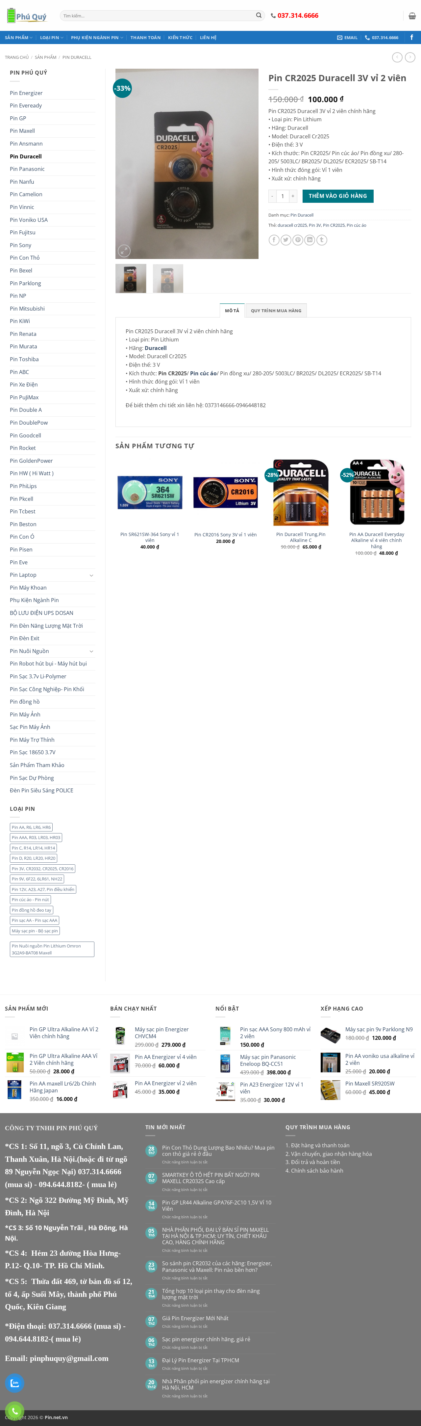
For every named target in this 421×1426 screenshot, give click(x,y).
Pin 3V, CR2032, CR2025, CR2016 (42, 869)
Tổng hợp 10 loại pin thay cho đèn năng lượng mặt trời (211, 1294)
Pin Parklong (25, 283)
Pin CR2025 (334, 225)
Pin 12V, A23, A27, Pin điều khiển (43, 889)
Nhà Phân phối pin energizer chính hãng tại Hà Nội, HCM (216, 1384)
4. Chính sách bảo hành (314, 1170)
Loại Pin (49, 37)
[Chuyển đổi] (91, 575)
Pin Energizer (26, 93)
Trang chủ (17, 57)
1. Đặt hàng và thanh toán (317, 1145)
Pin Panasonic (27, 169)
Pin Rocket (23, 448)
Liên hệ (208, 37)
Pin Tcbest (23, 511)
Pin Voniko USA (29, 219)
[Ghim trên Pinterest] (297, 240)
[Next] (247, 164)
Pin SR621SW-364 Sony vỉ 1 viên (149, 537)
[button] (412, 16)
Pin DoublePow (29, 422)
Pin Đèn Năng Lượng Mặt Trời (46, 625)
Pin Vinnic (22, 207)
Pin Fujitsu (23, 232)
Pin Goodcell (25, 435)
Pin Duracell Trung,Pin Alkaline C (301, 537)
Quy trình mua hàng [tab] (276, 311)
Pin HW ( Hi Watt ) (32, 473)
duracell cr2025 (292, 225)
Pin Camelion (26, 194)
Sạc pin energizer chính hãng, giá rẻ (206, 1339)
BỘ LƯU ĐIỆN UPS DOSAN (41, 613)
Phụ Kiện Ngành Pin (95, 37)
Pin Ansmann (26, 143)
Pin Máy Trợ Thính (32, 739)
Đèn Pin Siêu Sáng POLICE (41, 790)
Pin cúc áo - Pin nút (30, 899)
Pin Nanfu (22, 181)
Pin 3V (315, 225)
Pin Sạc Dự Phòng (32, 778)
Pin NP (18, 295)
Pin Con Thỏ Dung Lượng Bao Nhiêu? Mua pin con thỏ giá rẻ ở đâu (218, 1151)
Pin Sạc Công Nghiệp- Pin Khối (47, 689)
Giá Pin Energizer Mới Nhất (195, 1318)
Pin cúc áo (356, 225)
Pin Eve (19, 562)
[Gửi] (258, 15)
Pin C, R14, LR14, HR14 (33, 848)
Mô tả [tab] (232, 311)
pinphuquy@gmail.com (69, 1358)
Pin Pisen (21, 549)
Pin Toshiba (24, 359)
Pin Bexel (21, 270)
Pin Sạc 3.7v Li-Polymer (38, 676)
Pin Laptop (23, 574)
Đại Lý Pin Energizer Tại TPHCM (200, 1360)
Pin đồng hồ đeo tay (31, 910)
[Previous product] (410, 57)
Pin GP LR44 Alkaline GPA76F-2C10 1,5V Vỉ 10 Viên (216, 1206)
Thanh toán (146, 37)
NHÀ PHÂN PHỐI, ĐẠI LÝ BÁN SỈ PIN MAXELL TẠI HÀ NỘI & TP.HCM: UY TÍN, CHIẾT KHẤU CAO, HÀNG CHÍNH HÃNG (215, 1236)
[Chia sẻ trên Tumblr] (321, 240)
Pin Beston (23, 524)
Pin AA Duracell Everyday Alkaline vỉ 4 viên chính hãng (376, 540)
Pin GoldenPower (31, 460)
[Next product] (397, 57)
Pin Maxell (22, 130)
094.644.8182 (60, 1184)
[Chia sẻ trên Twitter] (286, 240)
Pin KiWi (20, 321)
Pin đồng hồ (25, 701)
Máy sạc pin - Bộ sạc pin (35, 931)
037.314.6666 (99, 1171)
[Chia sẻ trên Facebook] (274, 240)
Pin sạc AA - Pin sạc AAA (34, 920)
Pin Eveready (26, 105)
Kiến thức (180, 37)
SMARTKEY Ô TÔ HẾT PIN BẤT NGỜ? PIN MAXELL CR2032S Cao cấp (211, 1178)
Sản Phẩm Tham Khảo (37, 765)
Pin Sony (20, 245)
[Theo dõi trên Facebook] (411, 37)
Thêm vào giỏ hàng (338, 195)
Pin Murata (23, 346)
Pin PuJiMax (24, 397)
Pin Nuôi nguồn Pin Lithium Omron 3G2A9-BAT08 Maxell (46, 949)
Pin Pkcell (21, 499)
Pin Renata (23, 334)
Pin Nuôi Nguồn (29, 651)
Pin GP (18, 118)
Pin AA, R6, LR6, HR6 (31, 827)
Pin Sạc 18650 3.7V (33, 752)
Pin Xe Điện (24, 384)
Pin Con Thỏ (25, 257)
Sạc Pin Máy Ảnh (30, 727)
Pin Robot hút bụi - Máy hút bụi (48, 663)
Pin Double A (26, 409)
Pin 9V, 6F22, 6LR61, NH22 (37, 879)
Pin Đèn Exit (24, 638)
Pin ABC (19, 372)
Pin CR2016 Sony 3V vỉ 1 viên (225, 535)
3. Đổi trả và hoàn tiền (312, 1162)
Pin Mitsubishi (27, 308)
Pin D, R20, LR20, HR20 (33, 858)
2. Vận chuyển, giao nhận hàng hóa (328, 1153)
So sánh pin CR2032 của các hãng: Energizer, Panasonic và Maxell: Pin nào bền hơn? (217, 1266)
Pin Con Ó (22, 536)
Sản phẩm (16, 37)
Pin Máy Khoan (28, 587)
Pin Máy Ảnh (25, 714)
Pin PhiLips (23, 486)
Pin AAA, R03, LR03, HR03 (36, 837)
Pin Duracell (76, 57)
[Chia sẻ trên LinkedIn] (309, 240)
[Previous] (127, 164)
